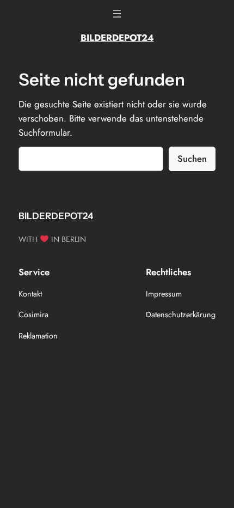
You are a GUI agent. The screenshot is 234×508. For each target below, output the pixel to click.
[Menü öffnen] (117, 13)
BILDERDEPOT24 (117, 37)
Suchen (192, 158)
